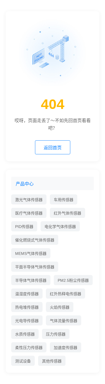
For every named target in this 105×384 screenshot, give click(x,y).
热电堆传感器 (27, 307)
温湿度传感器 (27, 294)
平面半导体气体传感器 (34, 267)
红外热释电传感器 (65, 294)
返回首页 (53, 147)
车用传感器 (63, 199)
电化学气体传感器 (60, 226)
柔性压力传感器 (29, 347)
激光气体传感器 (29, 199)
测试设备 (23, 361)
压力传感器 (56, 334)
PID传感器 (24, 226)
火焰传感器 (59, 307)
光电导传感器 (27, 320)
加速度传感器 (65, 347)
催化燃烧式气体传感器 (34, 240)
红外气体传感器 (67, 213)
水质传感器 (25, 334)
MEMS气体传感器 (30, 253)
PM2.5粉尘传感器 (73, 280)
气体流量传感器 (63, 320)
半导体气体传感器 (30, 280)
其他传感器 (52, 361)
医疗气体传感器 (29, 213)
